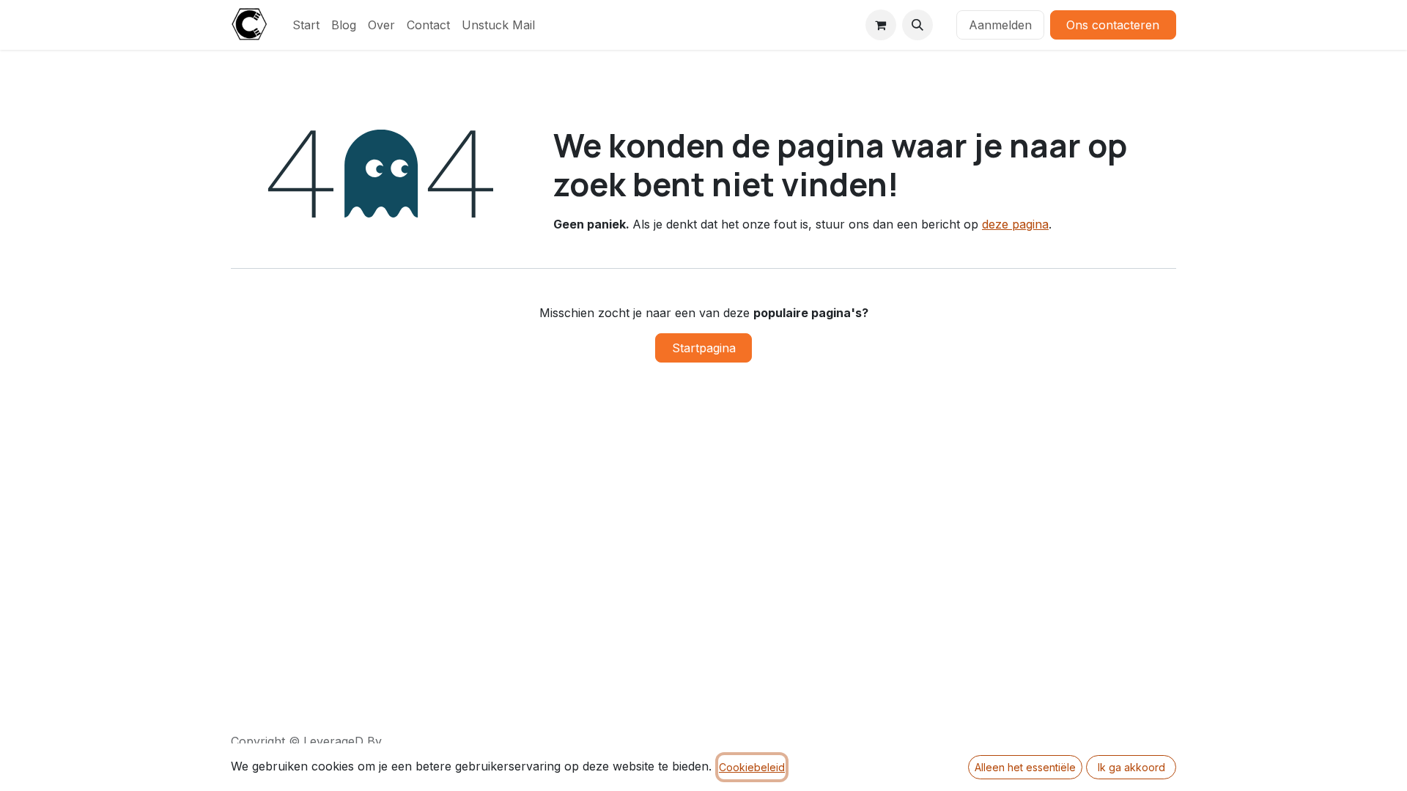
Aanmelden (1000, 25)
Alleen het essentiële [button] (1025, 767)
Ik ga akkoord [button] (1131, 767)
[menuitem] (306, 25)
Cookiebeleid (752, 767)
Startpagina (704, 348)
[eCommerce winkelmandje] (880, 25)
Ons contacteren (1112, 25)
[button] (917, 25)
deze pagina (1015, 224)
